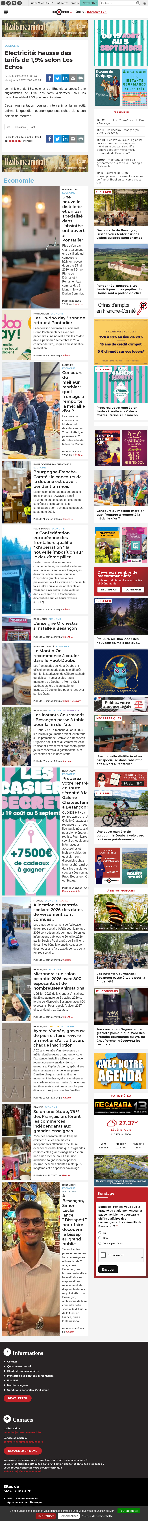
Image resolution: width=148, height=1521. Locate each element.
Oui (105, 1232)
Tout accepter (128, 1510)
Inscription (109, 589)
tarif (33, 126)
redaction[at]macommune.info (22, 1432)
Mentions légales (17, 1385)
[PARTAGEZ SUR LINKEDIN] (65, 78)
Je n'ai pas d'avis (113, 1243)
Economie (12, 45)
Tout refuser (45, 1516)
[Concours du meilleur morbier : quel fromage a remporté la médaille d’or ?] (31, 373)
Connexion (133, 589)
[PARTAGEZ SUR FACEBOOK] (49, 78)
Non (105, 1237)
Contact (12, 1361)
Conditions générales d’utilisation (28, 1389)
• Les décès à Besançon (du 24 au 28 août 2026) (120, 131)
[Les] (16, 320)
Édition (80, 11)
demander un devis (22, 1451)
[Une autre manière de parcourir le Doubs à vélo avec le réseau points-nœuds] (121, 808)
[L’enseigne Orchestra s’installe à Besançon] (16, 625)
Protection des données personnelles (30, 1375)
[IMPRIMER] (80, 78)
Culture (54, 1026)
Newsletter (17, 1398)
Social (63, 900)
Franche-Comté (43, 646)
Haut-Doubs (41, 528)
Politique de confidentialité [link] (97, 1516)
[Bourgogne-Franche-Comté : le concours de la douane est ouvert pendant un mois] (16, 471)
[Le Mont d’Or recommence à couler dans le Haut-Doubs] (16, 653)
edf (8, 126)
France (38, 900)
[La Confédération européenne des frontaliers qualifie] (16, 535)
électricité (20, 126)
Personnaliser (69, 1516)
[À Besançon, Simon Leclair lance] (31, 1193)
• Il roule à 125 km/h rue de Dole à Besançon (121, 122)
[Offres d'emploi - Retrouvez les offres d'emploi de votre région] (121, 315)
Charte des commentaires (23, 1371)
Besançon (40, 619)
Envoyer (108, 1269)
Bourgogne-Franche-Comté (52, 464)
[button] (138, 3)
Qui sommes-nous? (19, 1366)
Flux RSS (12, 1380)
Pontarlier (70, 189)
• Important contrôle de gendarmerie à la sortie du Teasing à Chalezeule (119, 163)
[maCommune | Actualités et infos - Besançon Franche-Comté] (62, 12)
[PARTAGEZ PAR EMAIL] (73, 78)
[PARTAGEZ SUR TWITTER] (57, 78)
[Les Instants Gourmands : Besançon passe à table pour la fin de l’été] (16, 717)
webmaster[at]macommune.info (23, 1471)
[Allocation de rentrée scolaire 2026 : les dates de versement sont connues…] (16, 907)
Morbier (67, 365)
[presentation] (96, 911)
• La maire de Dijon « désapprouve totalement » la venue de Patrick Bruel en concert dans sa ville (120, 177)
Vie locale (69, 1191)
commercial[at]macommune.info (23, 1441)
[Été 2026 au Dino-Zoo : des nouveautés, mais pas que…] (121, 616)
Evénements (71, 710)
